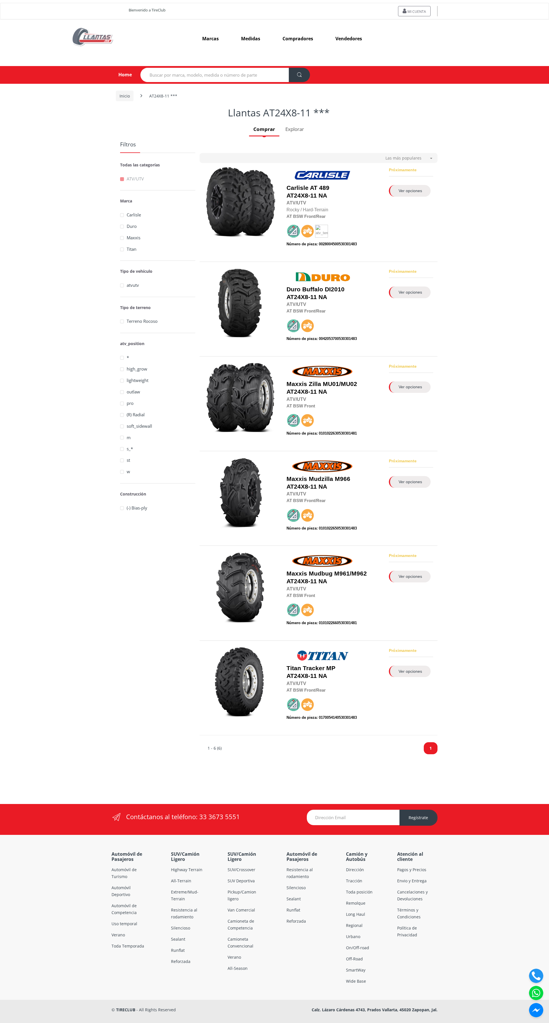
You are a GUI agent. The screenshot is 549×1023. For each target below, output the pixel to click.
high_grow (137, 369)
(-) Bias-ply (137, 508)
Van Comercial (241, 910)
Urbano (353, 936)
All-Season (238, 968)
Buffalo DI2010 (323, 289)
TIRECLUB (125, 1009)
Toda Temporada (128, 946)
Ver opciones (410, 190)
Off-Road (354, 959)
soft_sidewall (139, 426)
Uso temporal (124, 923)
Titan (131, 249)
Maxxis (133, 237)
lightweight (137, 380)
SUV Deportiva (241, 880)
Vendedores (348, 38)
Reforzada (180, 961)
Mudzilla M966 (329, 478)
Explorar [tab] (294, 129)
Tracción (354, 880)
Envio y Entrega (412, 880)
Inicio (125, 96)
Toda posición (359, 892)
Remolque (355, 903)
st (128, 460)
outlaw (133, 392)
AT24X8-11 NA (308, 191)
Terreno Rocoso (142, 321)
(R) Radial (136, 414)
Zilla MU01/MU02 (333, 384)
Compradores (298, 38)
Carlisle (134, 215)
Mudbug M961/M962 (338, 573)
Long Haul (355, 914)
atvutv (133, 285)
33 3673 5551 (219, 816)
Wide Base (356, 981)
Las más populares (403, 158)
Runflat (178, 950)
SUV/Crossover (241, 869)
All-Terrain (181, 880)
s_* (130, 448)
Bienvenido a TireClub (147, 10)
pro (130, 403)
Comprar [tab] (264, 129)
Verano (118, 935)
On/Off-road (357, 947)
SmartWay (355, 970)
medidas (250, 38)
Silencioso (180, 928)
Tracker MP (319, 668)
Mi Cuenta (416, 11)
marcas (210, 38)
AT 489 (319, 187)
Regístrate (418, 817)
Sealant (178, 939)
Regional (354, 925)
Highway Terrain (186, 869)
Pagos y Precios (411, 869)
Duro (132, 226)
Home (120, 74)
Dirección (355, 869)
